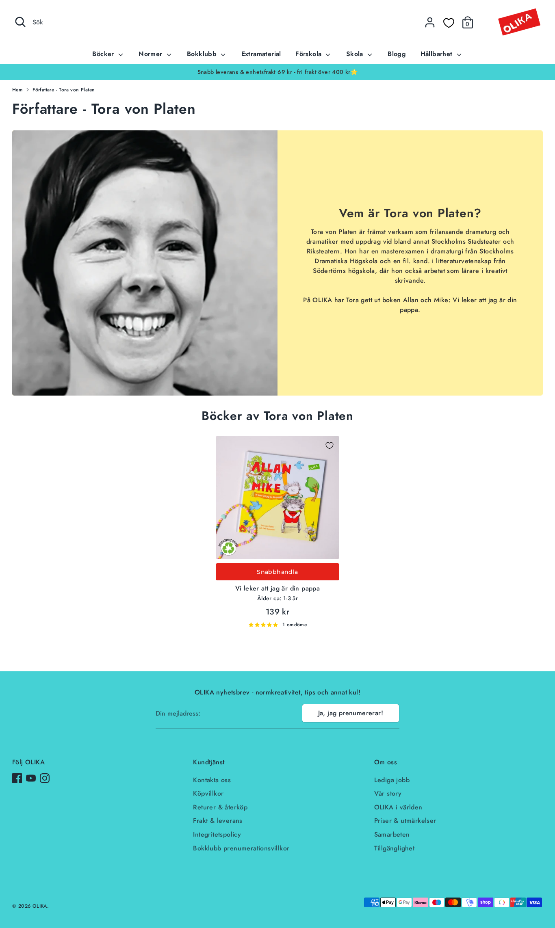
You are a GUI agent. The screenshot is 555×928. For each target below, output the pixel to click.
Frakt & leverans (217, 820)
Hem (17, 89)
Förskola (309, 53)
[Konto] (430, 22)
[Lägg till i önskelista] (329, 445)
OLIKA (40, 906)
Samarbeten (392, 834)
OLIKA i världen (398, 807)
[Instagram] (45, 778)
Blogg (397, 53)
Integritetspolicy (217, 834)
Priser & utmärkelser (405, 820)
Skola (355, 53)
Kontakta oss (212, 780)
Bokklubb (203, 53)
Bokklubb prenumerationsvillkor (241, 848)
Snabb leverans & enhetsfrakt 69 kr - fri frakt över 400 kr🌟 (277, 72)
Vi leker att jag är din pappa (277, 588)
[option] (277, 72)
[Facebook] (17, 778)
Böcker (104, 53)
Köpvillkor (208, 793)
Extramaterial (261, 53)
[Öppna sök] (20, 22)
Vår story (388, 793)
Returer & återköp (220, 807)
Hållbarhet (438, 53)
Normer (152, 53)
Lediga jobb (392, 780)
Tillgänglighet (394, 848)
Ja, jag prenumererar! (350, 713)
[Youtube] (31, 778)
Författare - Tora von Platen (64, 89)
